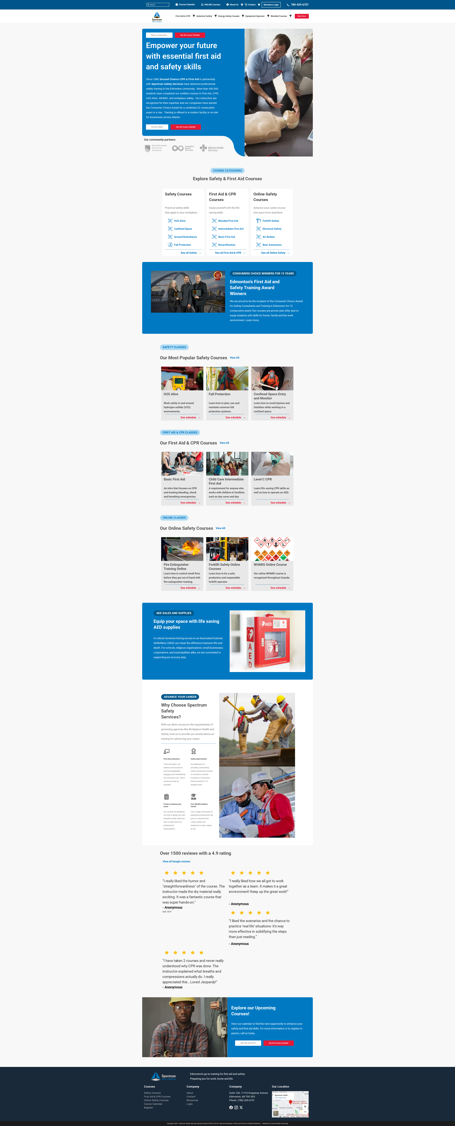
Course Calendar (187, 4)
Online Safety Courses (156, 1100)
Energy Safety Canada (228, 16)
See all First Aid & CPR (230, 252)
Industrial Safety (204, 16)
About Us (234, 4)
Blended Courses (279, 16)
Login (190, 1104)
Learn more (252, 320)
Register (148, 1107)
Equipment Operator (255, 16)
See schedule (191, 417)
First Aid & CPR (183, 16)
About (190, 1092)
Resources (192, 1100)
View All (234, 357)
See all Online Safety (275, 252)
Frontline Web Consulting (279, 1123)
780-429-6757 (300, 4)
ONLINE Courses (212, 4)
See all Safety (191, 252)
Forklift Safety (271, 220)
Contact (251, 4)
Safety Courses (152, 1092)
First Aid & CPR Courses (157, 1096)
